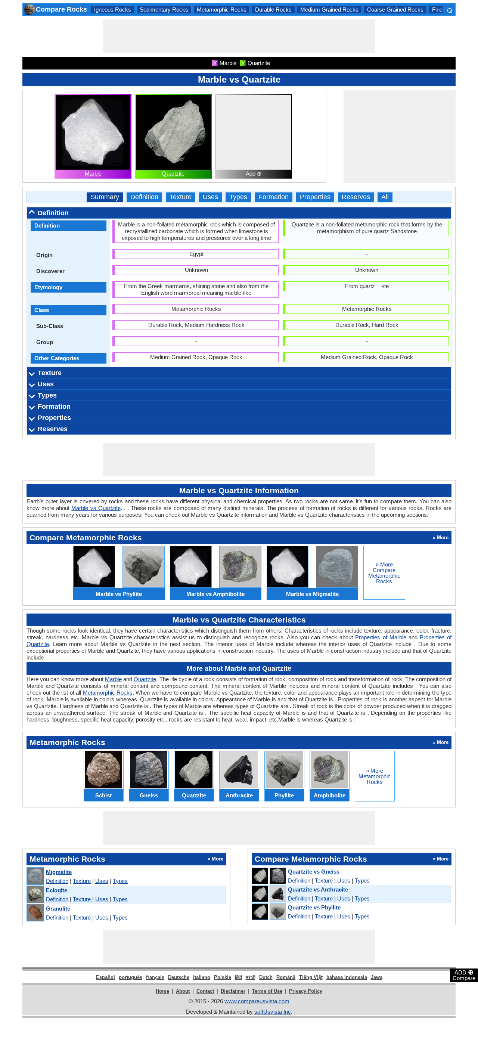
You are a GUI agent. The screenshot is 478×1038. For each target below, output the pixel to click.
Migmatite (59, 872)
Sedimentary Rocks (164, 9)
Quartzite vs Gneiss (313, 871)
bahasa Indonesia (346, 977)
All (385, 197)
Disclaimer (233, 991)
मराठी (250, 977)
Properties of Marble (380, 637)
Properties (315, 197)
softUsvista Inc (272, 1011)
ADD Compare (464, 975)
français (155, 977)
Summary (104, 197)
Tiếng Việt (311, 977)
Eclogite (56, 890)
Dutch (266, 977)
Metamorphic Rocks (221, 9)
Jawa (376, 977)
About (183, 991)
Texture (181, 197)
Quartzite (173, 173)
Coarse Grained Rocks (395, 9)
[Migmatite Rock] (35, 876)
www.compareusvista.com (256, 1001)
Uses (210, 197)
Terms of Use (267, 991)
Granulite (58, 908)
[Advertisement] (239, 36)
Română (285, 977)
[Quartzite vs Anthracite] (268, 894)
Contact (205, 991)
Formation (273, 197)
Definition (144, 197)
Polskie (222, 977)
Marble (93, 173)
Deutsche (178, 977)
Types (238, 197)
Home (162, 991)
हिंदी (238, 977)
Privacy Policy (305, 991)
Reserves (356, 197)
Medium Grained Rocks (329, 9)
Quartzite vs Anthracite (318, 889)
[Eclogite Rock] (35, 895)
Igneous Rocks (112, 9)
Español (105, 977)
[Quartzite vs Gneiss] (268, 876)
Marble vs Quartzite (95, 508)
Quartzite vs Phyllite (314, 907)
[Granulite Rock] (35, 913)
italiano (201, 977)
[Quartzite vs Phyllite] (268, 912)
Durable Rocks (273, 9)
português (130, 977)
